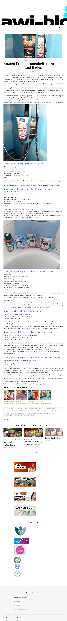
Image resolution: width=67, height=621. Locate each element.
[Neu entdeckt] (33, 496)
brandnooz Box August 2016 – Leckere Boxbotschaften (11, 442)
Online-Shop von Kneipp (12, 378)
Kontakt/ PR (17, 605)
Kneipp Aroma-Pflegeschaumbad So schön (15, 413)
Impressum (17, 601)
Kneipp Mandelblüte (52, 438)
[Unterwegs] (33, 482)
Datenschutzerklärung (20, 597)
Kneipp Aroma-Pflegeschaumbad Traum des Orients (41, 413)
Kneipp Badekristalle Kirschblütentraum (24, 415)
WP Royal (15, 618)
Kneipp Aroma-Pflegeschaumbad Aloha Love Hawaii (43, 411)
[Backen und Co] (33, 511)
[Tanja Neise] (33, 550)
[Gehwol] (33, 541)
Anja (7, 419)
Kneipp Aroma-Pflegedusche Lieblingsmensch (16, 411)
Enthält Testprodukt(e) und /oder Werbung (26, 408)
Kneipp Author (8, 415)
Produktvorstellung (33, 60)
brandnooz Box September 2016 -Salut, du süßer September (33, 442)
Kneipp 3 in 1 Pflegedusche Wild (53, 408)
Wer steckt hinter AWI (20, 609)
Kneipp (41, 408)
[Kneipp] (33, 531)
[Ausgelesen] (33, 467)
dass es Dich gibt (9, 408)
